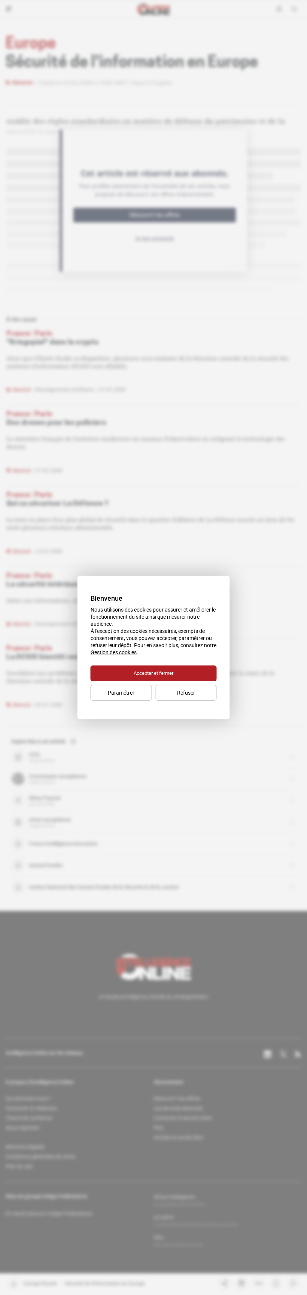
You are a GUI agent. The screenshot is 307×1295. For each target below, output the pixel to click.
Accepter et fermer (153, 673)
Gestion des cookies (114, 652)
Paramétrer (121, 693)
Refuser (186, 693)
